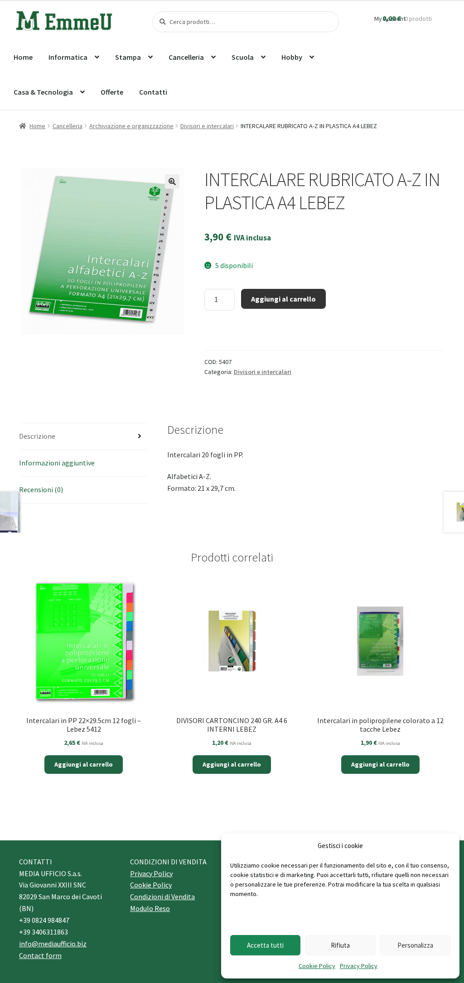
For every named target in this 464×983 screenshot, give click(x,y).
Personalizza (415, 945)
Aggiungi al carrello (283, 298)
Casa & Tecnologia (43, 91)
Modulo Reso (150, 908)
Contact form (40, 955)
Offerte (112, 91)
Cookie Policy (317, 966)
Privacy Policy (358, 966)
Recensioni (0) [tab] (41, 489)
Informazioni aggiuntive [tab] (57, 462)
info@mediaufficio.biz (53, 943)
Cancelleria (186, 57)
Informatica (67, 57)
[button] (172, 181)
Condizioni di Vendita (162, 896)
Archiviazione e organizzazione (131, 126)
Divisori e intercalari (207, 126)
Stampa (128, 57)
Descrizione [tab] (37, 436)
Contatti (153, 91)
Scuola (243, 57)
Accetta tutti (265, 945)
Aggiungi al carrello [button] (83, 764)
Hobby (291, 57)
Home (23, 57)
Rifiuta (340, 945)
